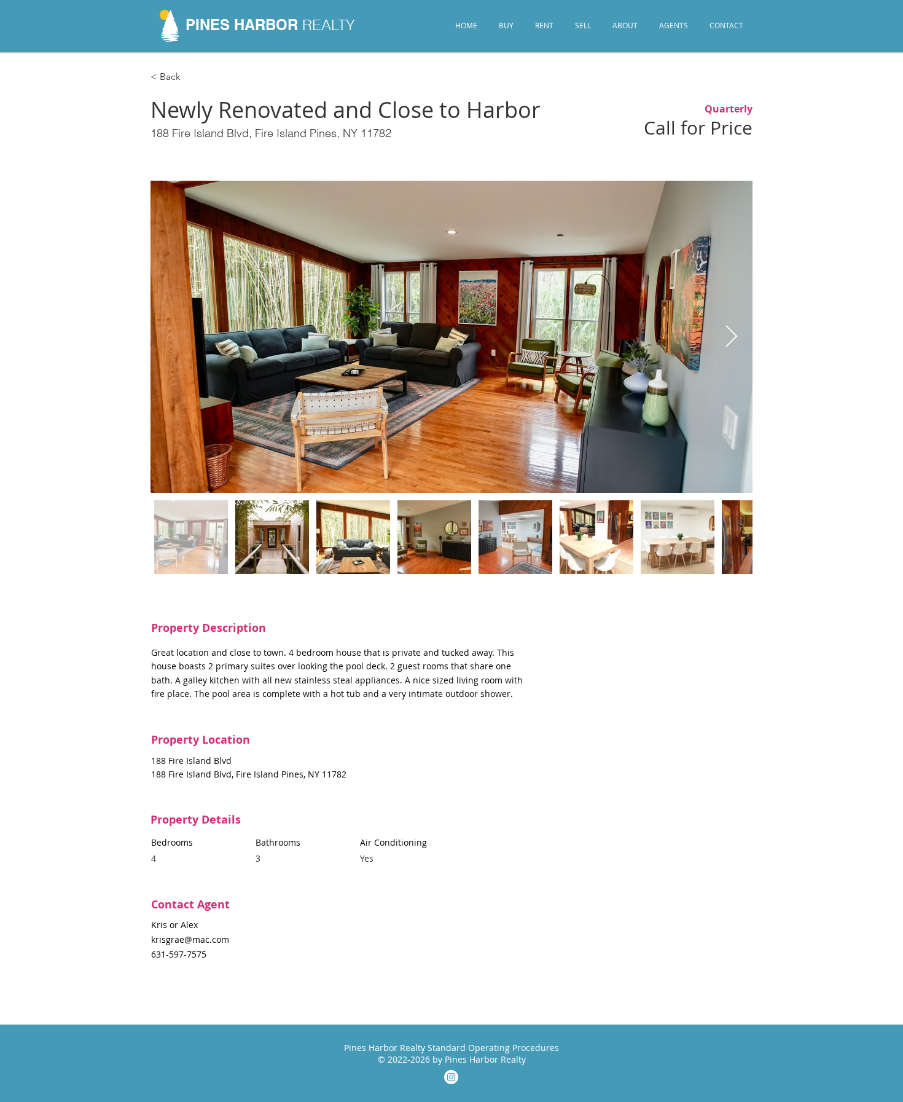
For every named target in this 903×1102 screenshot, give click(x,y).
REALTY (328, 25)
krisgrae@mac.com (190, 939)
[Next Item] (731, 337)
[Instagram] (451, 1077)
